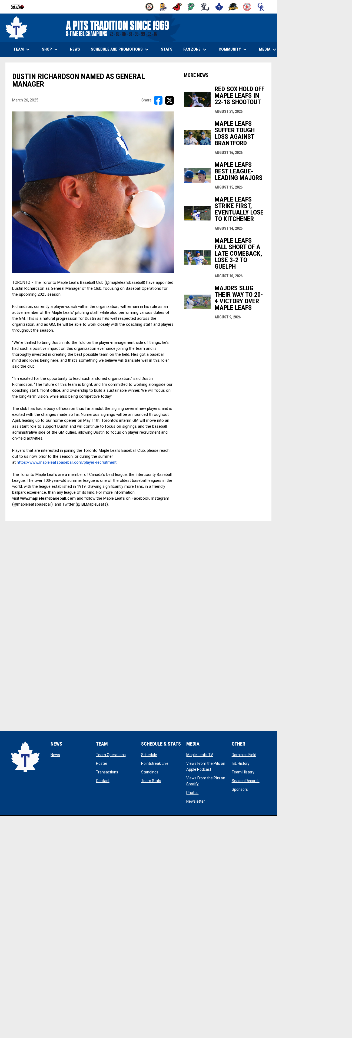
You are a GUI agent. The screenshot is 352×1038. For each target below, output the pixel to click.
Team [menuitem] (22, 49)
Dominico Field (244, 755)
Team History (243, 772)
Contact (102, 781)
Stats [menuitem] (169, 49)
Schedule (149, 755)
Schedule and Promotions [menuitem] (120, 49)
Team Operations (111, 755)
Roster (101, 763)
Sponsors (240, 789)
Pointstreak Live (154, 763)
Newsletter (195, 801)
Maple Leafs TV (199, 755)
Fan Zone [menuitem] (195, 49)
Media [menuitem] (268, 49)
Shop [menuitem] (52, 49)
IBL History (241, 763)
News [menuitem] (75, 49)
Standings (149, 772)
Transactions (107, 772)
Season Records (246, 781)
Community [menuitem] (233, 49)
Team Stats (151, 781)
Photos (192, 792)
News (55, 755)
